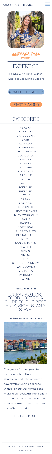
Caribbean (39, 318)
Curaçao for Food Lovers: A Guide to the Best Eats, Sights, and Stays (25, 302)
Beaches (27, 318)
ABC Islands (14, 318)
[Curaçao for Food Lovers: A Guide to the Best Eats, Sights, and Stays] (25, 343)
